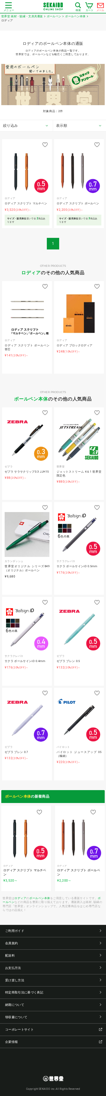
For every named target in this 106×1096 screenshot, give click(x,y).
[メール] (100, 7)
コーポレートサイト (19, 1029)
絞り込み (10, 125)
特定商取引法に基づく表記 (24, 992)
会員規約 (11, 943)
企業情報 (11, 1042)
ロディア (31, 272)
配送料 (10, 955)
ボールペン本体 (31, 398)
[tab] (26, 125)
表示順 (61, 125)
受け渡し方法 (14, 980)
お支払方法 (13, 968)
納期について (14, 1005)
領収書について (16, 1017)
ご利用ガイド (14, 931)
